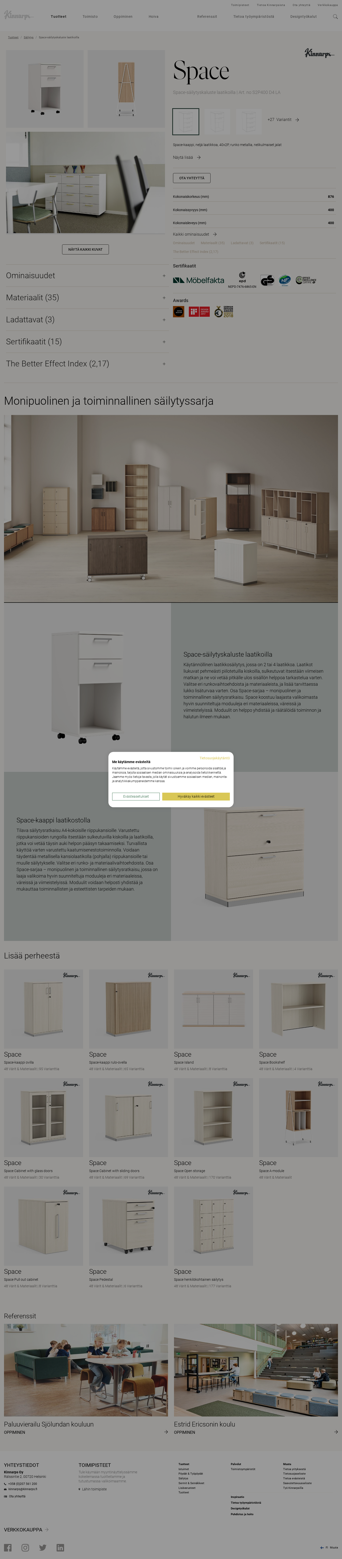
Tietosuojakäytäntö (215, 758)
